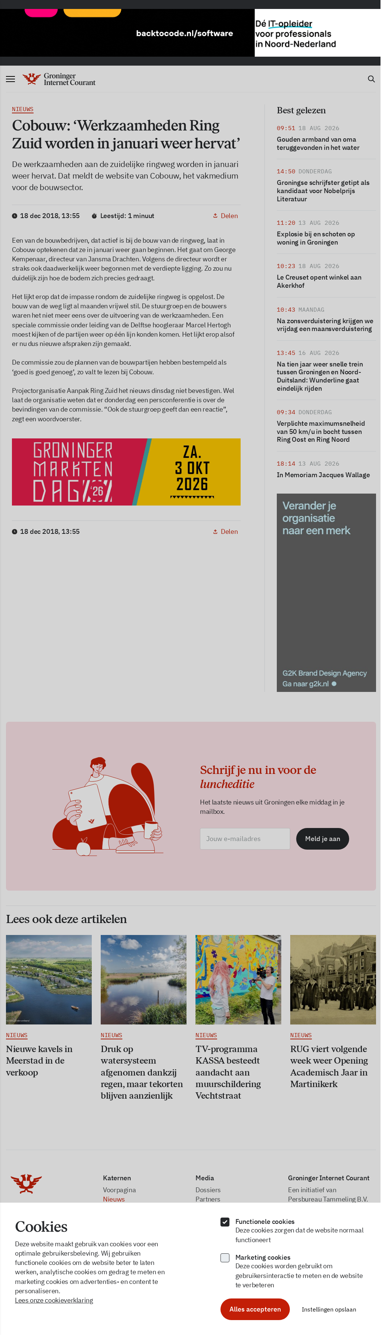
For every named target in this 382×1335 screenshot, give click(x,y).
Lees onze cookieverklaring (54, 1300)
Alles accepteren (252, 1309)
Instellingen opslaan (325, 1309)
